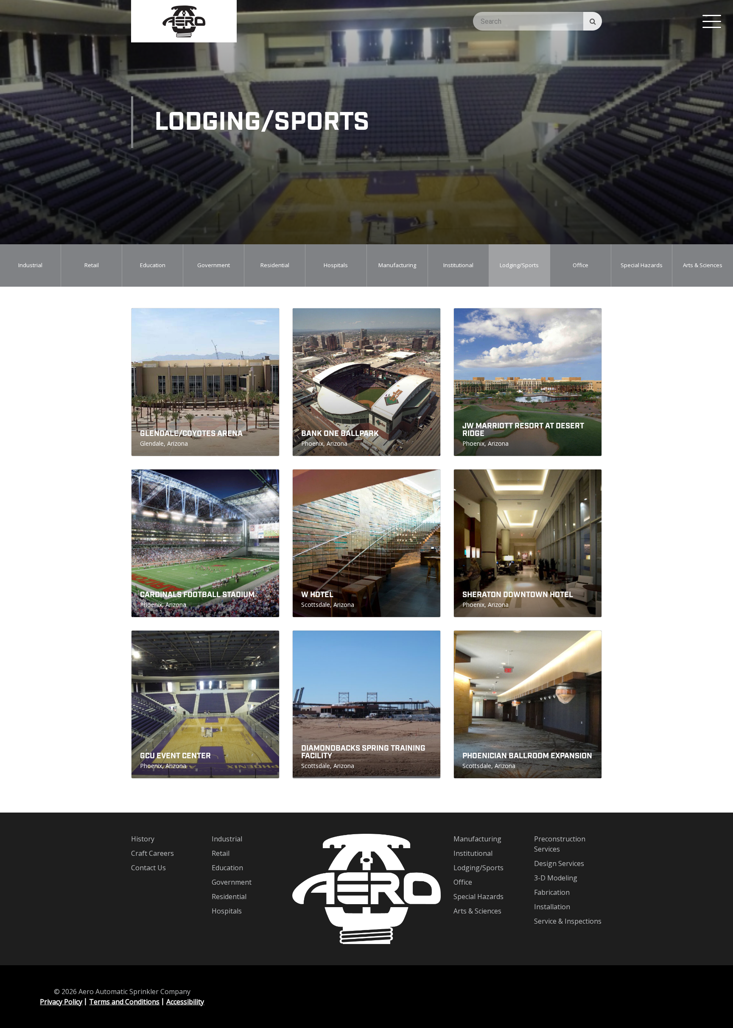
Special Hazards (642, 265)
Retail (91, 265)
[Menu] (711, 21)
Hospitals (336, 265)
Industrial (30, 265)
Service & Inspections (568, 921)
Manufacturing (397, 265)
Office (580, 265)
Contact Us (148, 867)
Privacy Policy (61, 1001)
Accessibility (185, 1001)
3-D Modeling (555, 878)
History (142, 839)
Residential (274, 265)
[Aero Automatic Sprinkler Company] (184, 21)
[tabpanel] (30, 265)
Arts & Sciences (702, 265)
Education (152, 265)
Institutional (458, 265)
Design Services (559, 863)
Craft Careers (152, 853)
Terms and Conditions (124, 1001)
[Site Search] (592, 21)
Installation (552, 906)
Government (213, 265)
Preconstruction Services (559, 844)
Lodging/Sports (519, 265)
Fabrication (552, 892)
